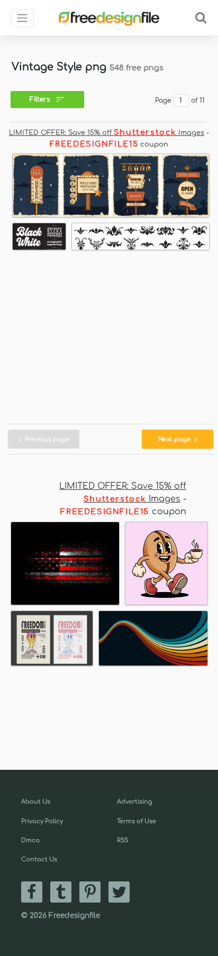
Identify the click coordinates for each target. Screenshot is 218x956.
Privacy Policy (42, 821)
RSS (122, 840)
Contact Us (39, 859)
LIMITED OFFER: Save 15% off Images (106, 132)
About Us (35, 801)
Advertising (134, 801)
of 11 (198, 100)
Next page (175, 439)
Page (163, 100)
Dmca (30, 840)
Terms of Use (136, 821)
